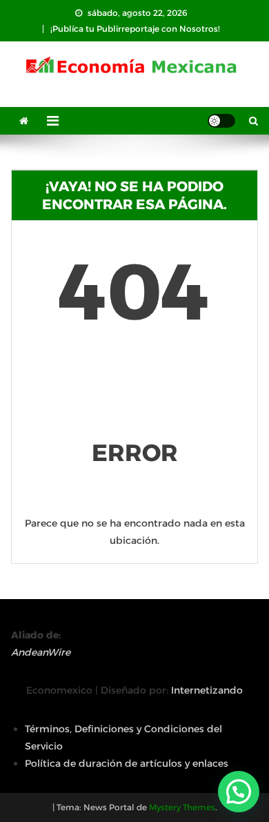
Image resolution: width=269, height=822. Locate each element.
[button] (238, 791)
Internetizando (207, 690)
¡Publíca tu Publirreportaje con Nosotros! (135, 28)
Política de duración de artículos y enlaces (126, 763)
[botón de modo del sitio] (221, 121)
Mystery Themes (182, 807)
